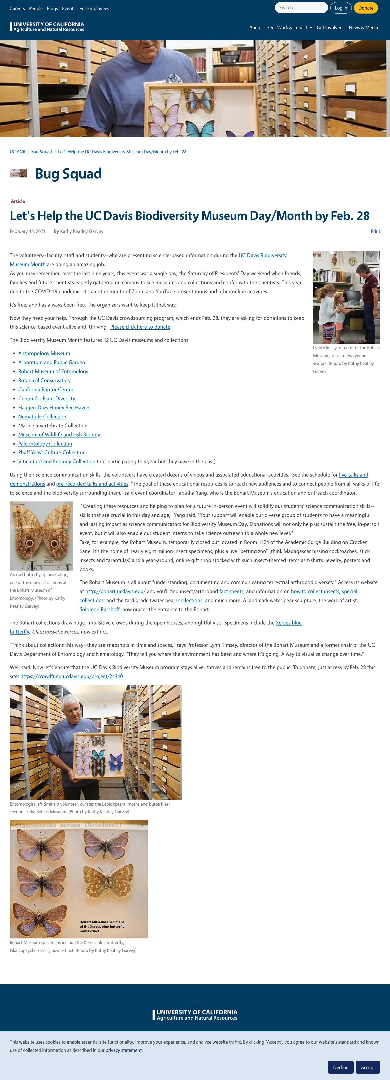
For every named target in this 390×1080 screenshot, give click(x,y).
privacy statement (124, 1050)
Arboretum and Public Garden (51, 362)
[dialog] (195, 1055)
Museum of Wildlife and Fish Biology (59, 434)
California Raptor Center (45, 389)
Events (68, 8)
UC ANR (17, 151)
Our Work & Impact (287, 27)
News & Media (363, 27)
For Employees (94, 8)
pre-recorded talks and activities (92, 483)
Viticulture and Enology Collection (57, 461)
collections (190, 600)
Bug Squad (41, 151)
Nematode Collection (42, 416)
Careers (17, 8)
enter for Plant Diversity (48, 398)
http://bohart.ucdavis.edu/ (115, 591)
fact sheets (231, 591)
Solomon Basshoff (100, 609)
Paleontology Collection (45, 443)
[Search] (324, 7)
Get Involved (330, 27)
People (36, 8)
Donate (366, 8)
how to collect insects (315, 591)
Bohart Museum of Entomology (53, 371)
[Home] (47, 27)
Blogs (52, 8)
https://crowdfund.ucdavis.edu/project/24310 (71, 676)
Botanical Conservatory (44, 380)
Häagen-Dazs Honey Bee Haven (53, 407)
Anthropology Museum (44, 353)
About (255, 27)
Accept (368, 1067)
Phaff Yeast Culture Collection (52, 452)
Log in (341, 8)
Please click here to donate (140, 326)
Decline (340, 1067)
